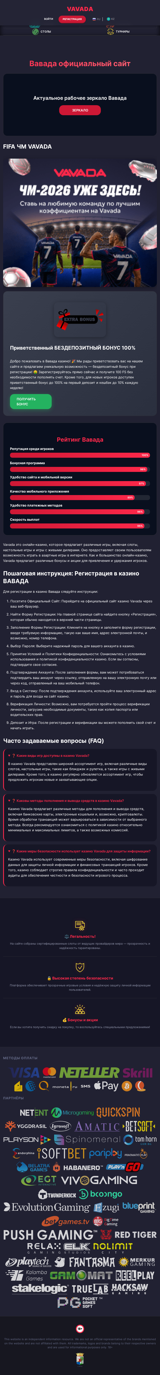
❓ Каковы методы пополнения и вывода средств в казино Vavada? (68, 801)
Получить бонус (26, 401)
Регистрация (72, 19)
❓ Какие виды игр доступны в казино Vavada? (50, 755)
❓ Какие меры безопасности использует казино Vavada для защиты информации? (81, 851)
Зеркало (80, 110)
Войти (48, 18)
